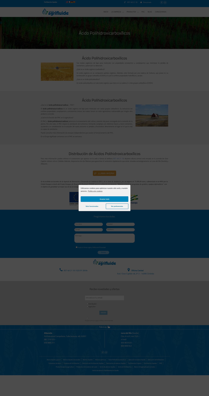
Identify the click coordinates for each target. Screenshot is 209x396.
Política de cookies (95, 191)
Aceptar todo (104, 199)
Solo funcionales (92, 206)
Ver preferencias (117, 206)
